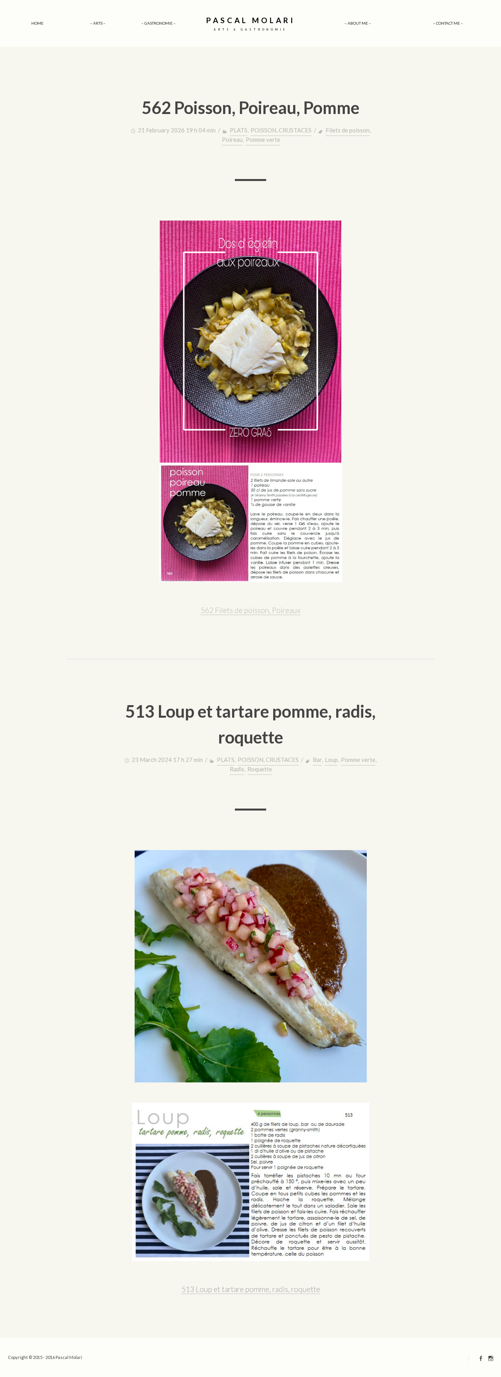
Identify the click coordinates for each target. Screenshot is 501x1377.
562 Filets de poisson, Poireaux (250, 610)
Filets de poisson (347, 130)
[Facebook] (481, 1359)
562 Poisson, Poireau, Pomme (250, 108)
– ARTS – (98, 23)
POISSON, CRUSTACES (281, 130)
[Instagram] (490, 1359)
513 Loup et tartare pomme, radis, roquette (250, 1289)
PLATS (238, 130)
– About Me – (357, 23)
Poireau (232, 139)
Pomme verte (263, 139)
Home (37, 23)
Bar (317, 759)
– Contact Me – (448, 23)
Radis (237, 769)
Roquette (259, 769)
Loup (331, 759)
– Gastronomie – (158, 23)
